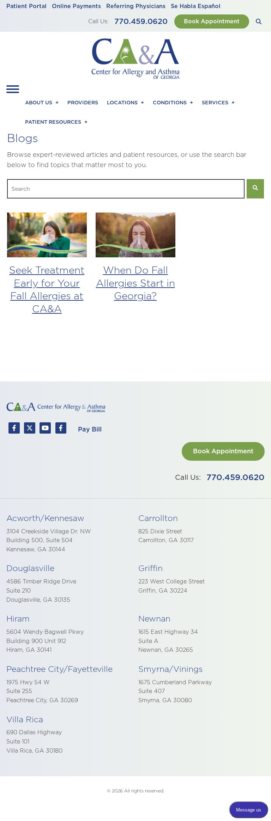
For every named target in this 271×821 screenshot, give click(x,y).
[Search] (258, 21)
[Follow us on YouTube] (45, 429)
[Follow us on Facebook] (14, 429)
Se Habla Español (196, 6)
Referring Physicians (135, 6)
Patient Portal (26, 6)
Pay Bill (90, 429)
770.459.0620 (141, 21)
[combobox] (126, 188)
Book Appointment (212, 21)
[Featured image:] (47, 255)
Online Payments (76, 6)
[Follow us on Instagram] (60, 429)
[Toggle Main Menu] (12, 89)
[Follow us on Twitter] (29, 429)
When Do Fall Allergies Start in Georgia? (135, 282)
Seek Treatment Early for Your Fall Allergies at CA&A (46, 289)
